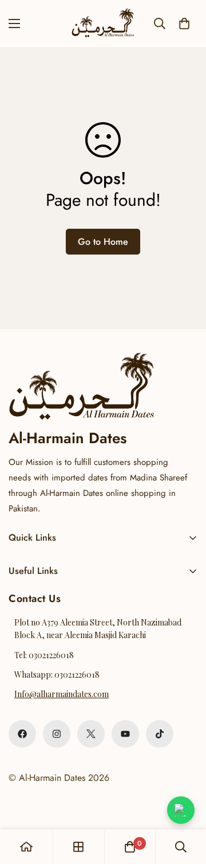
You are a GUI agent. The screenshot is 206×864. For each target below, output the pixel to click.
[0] (184, 23)
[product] (26, 847)
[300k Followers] (22, 734)
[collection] (78, 847)
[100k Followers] (56, 734)
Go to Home (103, 241)
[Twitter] (91, 734)
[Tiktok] (159, 734)
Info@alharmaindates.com (61, 694)
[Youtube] (125, 734)
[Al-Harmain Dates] (103, 23)
